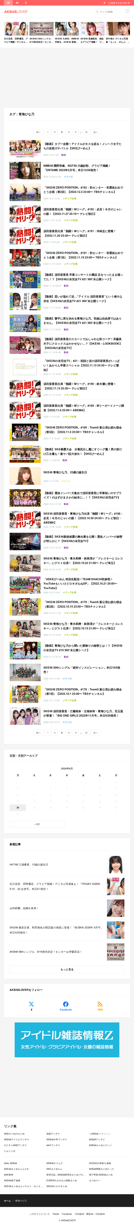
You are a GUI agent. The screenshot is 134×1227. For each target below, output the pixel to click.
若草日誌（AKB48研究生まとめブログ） (67, 1174)
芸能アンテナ (53, 1133)
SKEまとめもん (54, 1168)
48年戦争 (8, 1174)
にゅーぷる (9, 1151)
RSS (100, 1009)
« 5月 (37, 824)
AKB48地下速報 (12, 1180)
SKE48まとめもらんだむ (16, 1168)
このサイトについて (119, 3)
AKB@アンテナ (97, 1139)
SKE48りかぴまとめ (56, 1186)
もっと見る (67, 969)
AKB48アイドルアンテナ (16, 1139)
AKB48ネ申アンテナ (56, 1139)
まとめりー (94, 1180)
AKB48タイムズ (54, 1163)
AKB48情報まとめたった (101, 1168)
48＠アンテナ (53, 1145)
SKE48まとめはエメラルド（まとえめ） (24, 1186)
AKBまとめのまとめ (14, 1133)
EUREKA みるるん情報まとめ (61, 1180)
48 (8, 2)
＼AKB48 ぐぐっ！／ (99, 1133)
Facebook (66, 1009)
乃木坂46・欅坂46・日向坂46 (90, 1213)
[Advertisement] (67, 78)
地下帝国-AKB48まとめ (101, 1174)
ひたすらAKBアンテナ (15, 1145)
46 (17, 2)
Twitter (56, 1213)
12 (86, 131)
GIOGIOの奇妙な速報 (100, 1163)
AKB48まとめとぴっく (100, 1145)
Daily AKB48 (10, 1163)
